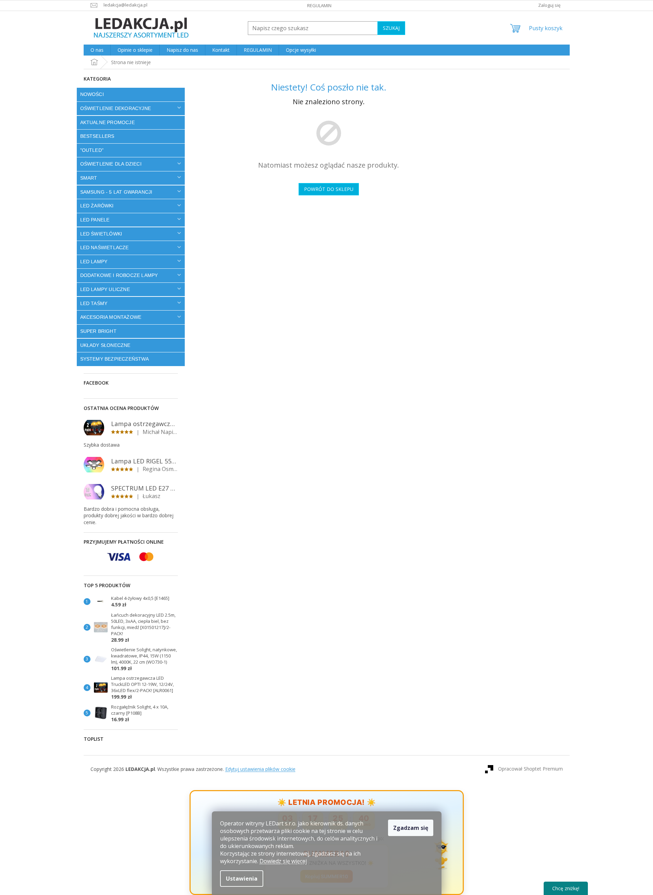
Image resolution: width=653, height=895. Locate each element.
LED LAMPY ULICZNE (105, 289)
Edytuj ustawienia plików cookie (260, 769)
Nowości (92, 94)
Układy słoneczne (105, 345)
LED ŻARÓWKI (97, 205)
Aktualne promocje (107, 122)
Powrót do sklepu (328, 189)
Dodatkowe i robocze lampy (119, 275)
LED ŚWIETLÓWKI (101, 234)
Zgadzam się (410, 828)
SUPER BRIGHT (98, 331)
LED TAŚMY (94, 303)
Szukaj (391, 28)
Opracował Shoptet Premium (530, 768)
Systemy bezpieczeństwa (114, 359)
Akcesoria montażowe (111, 317)
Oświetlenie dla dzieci (111, 164)
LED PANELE (95, 219)
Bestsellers (97, 136)
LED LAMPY (94, 261)
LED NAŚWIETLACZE (104, 247)
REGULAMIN (319, 5)
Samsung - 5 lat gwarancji (116, 192)
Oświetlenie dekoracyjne (115, 108)
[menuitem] (97, 50)
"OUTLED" (92, 150)
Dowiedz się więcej (283, 861)
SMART (88, 178)
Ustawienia (241, 878)
